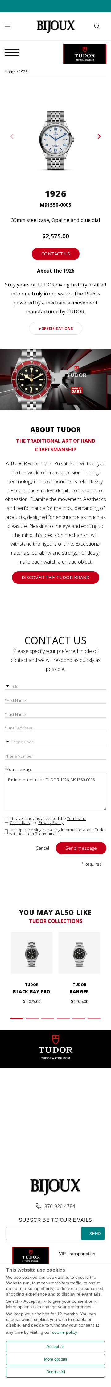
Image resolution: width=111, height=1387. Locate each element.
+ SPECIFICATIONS (56, 328)
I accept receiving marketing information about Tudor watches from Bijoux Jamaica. (57, 832)
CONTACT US (55, 253)
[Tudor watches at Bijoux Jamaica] (84, 54)
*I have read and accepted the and (48, 821)
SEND (95, 1233)
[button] (7, 26)
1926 (23, 71)
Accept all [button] (55, 1346)
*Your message (18, 769)
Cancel (42, 848)
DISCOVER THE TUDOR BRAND (56, 577)
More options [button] (55, 1359)
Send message (81, 848)
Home (10, 71)
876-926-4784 (59, 1206)
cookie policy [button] (64, 1332)
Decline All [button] (55, 1372)
